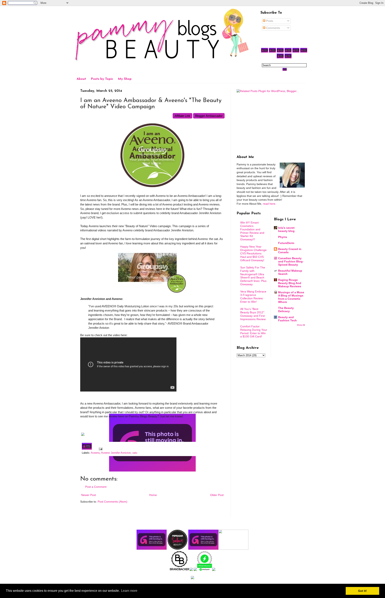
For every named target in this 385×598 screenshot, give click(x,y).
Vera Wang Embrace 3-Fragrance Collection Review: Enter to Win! (253, 296)
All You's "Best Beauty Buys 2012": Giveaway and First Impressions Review (253, 314)
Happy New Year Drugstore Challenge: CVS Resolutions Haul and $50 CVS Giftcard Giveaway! (253, 253)
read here (269, 203)
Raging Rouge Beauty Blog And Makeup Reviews (289, 283)
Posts (269, 20)
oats (134, 452)
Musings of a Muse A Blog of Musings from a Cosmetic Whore (291, 297)
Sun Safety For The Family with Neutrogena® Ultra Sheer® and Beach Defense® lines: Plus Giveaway (253, 276)
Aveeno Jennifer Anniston (116, 452)
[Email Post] (100, 448)
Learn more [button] (129, 590)
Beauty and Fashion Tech (287, 319)
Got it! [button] (362, 590)
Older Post (217, 495)
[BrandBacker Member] (180, 570)
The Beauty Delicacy (286, 309)
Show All (301, 325)
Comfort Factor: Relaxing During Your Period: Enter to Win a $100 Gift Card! (253, 331)
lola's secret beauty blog (286, 229)
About (81, 79)
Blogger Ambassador (209, 115)
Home (153, 495)
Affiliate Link (182, 115)
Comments (272, 27)
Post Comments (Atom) (112, 501)
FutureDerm (286, 243)
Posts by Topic (102, 79)
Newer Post (88, 495)
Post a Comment (95, 486)
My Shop (125, 79)
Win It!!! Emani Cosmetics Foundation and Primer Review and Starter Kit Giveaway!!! (252, 231)
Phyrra (282, 237)
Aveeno (95, 452)
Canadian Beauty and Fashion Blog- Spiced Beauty (291, 261)
